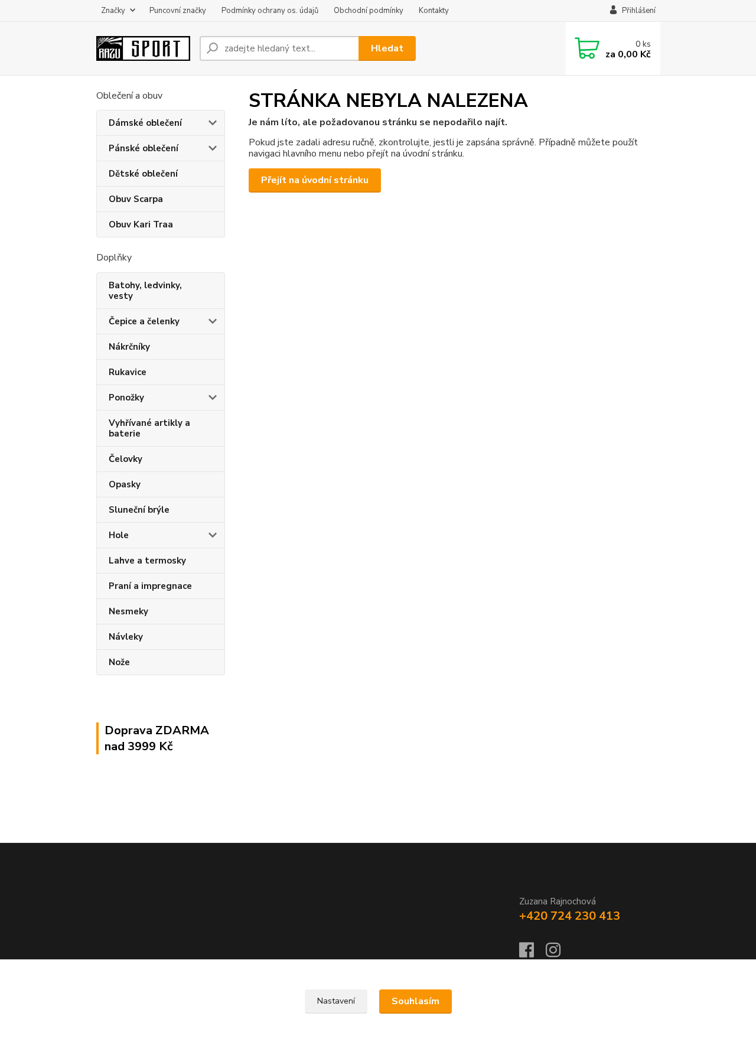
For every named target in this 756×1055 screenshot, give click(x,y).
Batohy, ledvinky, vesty (145, 290)
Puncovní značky (177, 10)
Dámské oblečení (145, 123)
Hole (119, 535)
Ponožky (126, 397)
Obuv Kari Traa (141, 224)
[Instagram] (559, 953)
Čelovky (125, 459)
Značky (113, 10)
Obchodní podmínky (368, 10)
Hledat (387, 48)
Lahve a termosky (147, 560)
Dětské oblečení (143, 174)
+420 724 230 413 (569, 916)
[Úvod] (143, 48)
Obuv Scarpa (136, 199)
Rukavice (127, 372)
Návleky (126, 637)
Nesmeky (128, 611)
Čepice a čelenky (144, 321)
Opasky (125, 484)
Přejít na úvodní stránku (315, 180)
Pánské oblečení (143, 148)
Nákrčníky (129, 347)
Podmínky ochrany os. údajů (269, 10)
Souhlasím (415, 1001)
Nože (119, 662)
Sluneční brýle (139, 510)
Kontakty (434, 10)
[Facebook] (532, 953)
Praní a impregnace (150, 586)
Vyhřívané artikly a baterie (149, 428)
